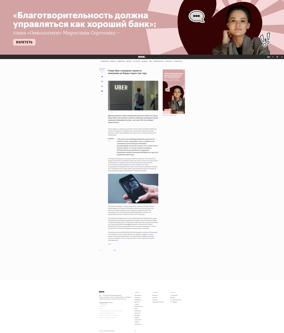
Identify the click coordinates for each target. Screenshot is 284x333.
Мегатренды (138, 295)
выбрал (146, 218)
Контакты (155, 299)
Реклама (155, 297)
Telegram (174, 302)
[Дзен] (277, 57)
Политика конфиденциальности (107, 313)
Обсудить (144, 61)
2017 (115, 250)
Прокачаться (178, 61)
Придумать (138, 297)
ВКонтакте (175, 295)
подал (132, 167)
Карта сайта (102, 306)
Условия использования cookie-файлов (108, 315)
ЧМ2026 (137, 322)
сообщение (126, 131)
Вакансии (155, 295)
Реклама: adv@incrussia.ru (106, 302)
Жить (150, 61)
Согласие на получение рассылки (107, 317)
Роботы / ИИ (168, 61)
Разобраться (105, 61)
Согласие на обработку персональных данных (110, 310)
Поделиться (121, 61)
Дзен (173, 297)
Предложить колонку (158, 302)
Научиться (136, 61)
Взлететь (113, 61)
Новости (137, 304)
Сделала (129, 61)
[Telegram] (282, 57)
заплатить (146, 232)
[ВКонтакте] (273, 57)
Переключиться (159, 61)
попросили (145, 169)
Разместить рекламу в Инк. (170, 115)
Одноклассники (176, 299)
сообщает (150, 120)
